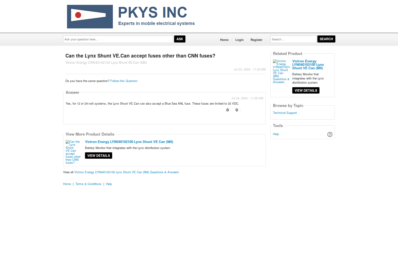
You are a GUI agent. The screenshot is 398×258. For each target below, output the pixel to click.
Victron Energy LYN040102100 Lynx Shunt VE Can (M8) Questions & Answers (126, 172)
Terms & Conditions (88, 184)
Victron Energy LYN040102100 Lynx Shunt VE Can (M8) (129, 141)
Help (276, 134)
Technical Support (285, 112)
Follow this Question (124, 81)
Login (239, 39)
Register (256, 39)
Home (224, 39)
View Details (98, 155)
